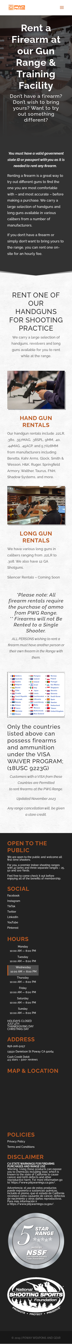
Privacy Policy (16, 1141)
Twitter (11, 911)
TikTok (11, 906)
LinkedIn (12, 917)
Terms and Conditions (21, 1146)
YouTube (12, 922)
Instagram (13, 900)
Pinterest (12, 927)
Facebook (13, 895)
